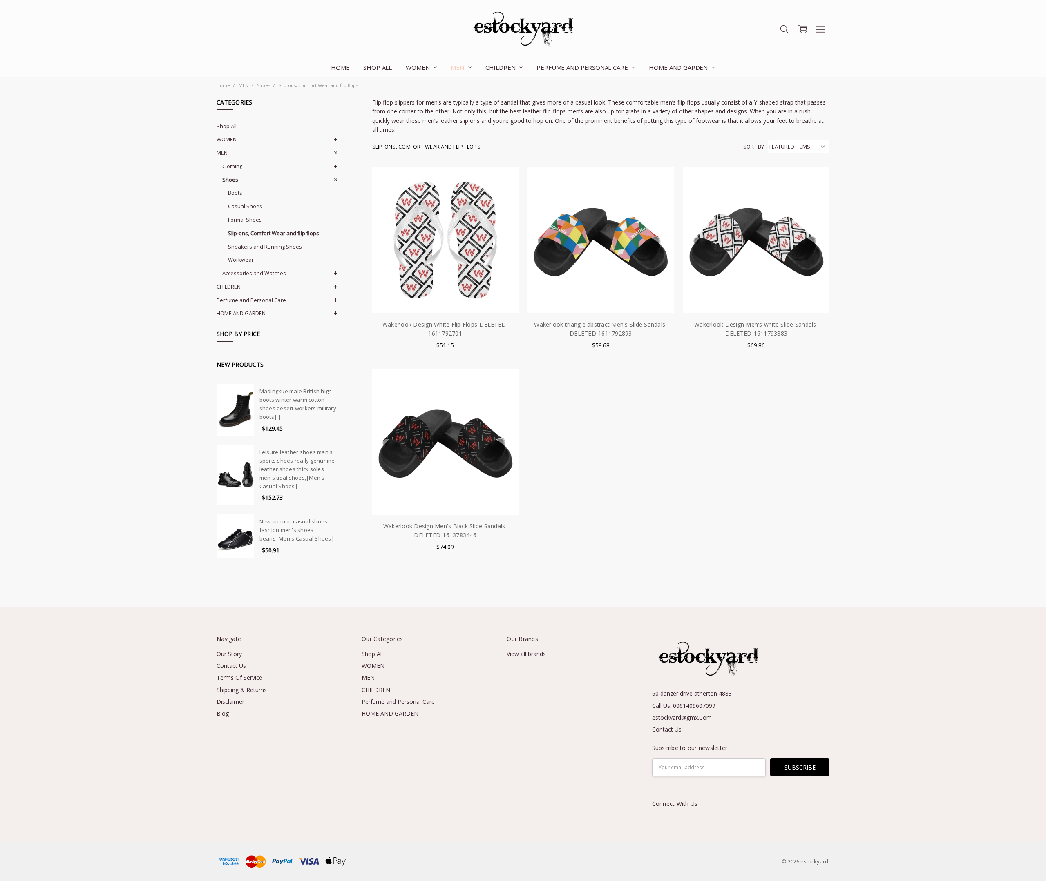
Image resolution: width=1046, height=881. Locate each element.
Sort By (753, 146)
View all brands (526, 654)
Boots (235, 192)
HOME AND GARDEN (679, 67)
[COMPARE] (503, 194)
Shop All (377, 67)
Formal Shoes (245, 219)
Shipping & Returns (242, 690)
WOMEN (418, 67)
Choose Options (445, 296)
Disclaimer (230, 701)
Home (340, 67)
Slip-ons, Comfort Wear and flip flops (273, 233)
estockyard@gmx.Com (682, 717)
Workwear (241, 259)
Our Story (229, 654)
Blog (223, 713)
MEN (458, 67)
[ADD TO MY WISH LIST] (503, 207)
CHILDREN (501, 67)
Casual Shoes (245, 206)
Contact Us (231, 666)
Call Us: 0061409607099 (683, 706)
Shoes (230, 179)
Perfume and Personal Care (582, 67)
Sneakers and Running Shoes (265, 246)
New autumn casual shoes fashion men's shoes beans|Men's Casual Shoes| (296, 530)
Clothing (232, 166)
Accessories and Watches (254, 273)
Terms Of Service (239, 677)
